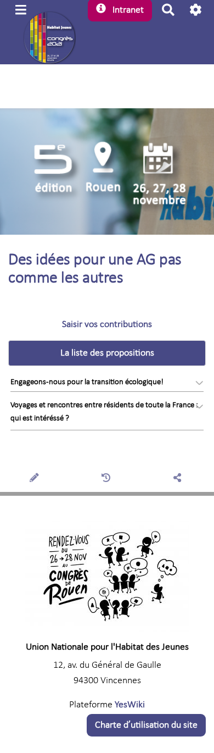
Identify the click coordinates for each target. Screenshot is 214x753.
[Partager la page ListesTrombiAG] (178, 479)
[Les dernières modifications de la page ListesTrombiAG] (108, 479)
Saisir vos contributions (107, 324)
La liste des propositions (107, 353)
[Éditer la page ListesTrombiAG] (36, 479)
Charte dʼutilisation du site (146, 725)
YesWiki (130, 705)
